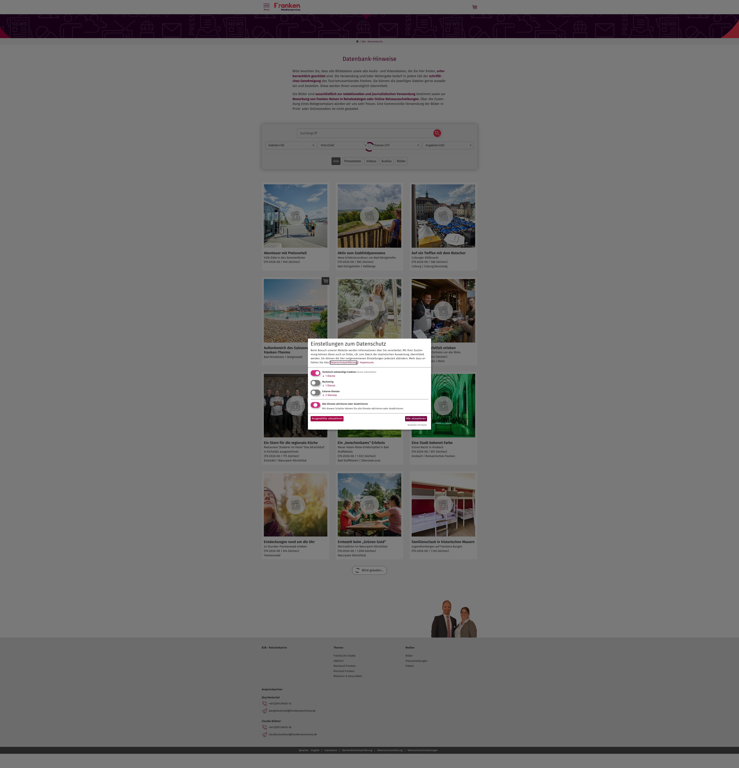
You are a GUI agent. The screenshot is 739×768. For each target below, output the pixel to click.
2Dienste (329, 395)
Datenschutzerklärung (343, 362)
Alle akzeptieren (416, 418)
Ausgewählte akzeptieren (327, 418)
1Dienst (328, 376)
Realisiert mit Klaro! (417, 425)
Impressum (367, 362)
